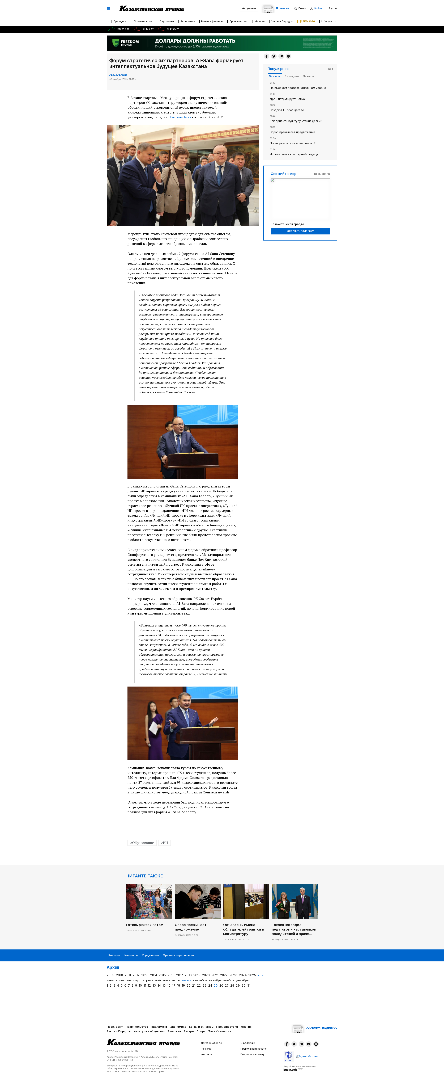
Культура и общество (149, 1031)
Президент (120, 21)
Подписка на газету (252, 1054)
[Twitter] (274, 56)
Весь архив (322, 173)
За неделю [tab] (292, 76)
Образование (118, 75)
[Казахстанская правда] (151, 8)
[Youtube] (308, 1044)
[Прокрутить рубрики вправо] (334, 21)
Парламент (167, 21)
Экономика (188, 21)
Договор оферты (211, 1042)
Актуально (249, 8)
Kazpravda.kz (180, 117)
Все (330, 68)
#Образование (142, 842)
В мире (189, 1031)
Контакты (131, 955)
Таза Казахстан (219, 1031)
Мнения (260, 21)
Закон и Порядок (282, 21)
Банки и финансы (212, 21)
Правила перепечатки (178, 955)
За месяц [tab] (309, 76)
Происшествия (238, 21)
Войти (318, 8)
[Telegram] (281, 56)
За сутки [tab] (274, 76)
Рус (331, 8)
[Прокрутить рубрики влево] (109, 21)
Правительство (143, 21)
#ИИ (164, 842)
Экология (174, 1031)
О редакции (150, 955)
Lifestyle (326, 21)
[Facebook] (266, 56)
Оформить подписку (300, 231)
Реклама (114, 955)
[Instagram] (316, 1044)
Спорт (201, 1031)
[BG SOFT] (300, 1068)
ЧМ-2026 (309, 21)
